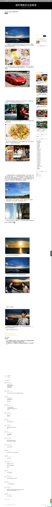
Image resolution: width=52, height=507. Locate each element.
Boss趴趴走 (9, 375)
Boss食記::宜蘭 (38, 156)
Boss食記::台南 (38, 152)
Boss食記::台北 (38, 151)
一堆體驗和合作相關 (39, 166)
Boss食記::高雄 (38, 163)
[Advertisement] (19, 20)
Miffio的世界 (38, 165)
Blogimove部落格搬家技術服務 (48, 506)
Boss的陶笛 (38, 143)
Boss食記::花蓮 (38, 161)
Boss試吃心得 (38, 144)
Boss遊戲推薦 (38, 146)
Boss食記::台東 (38, 153)
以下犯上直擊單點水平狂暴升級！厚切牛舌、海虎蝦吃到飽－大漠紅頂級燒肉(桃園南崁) (20, 340)
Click (51, 253)
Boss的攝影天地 (39, 142)
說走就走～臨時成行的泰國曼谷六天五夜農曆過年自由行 (15, 341)
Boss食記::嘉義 (38, 154)
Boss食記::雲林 (38, 162)
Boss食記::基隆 (38, 155)
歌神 (9, 44)
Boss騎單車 (38, 164)
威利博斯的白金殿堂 (26, 5)
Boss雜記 (38, 147)
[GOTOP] (51, 504)
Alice (23, 67)
